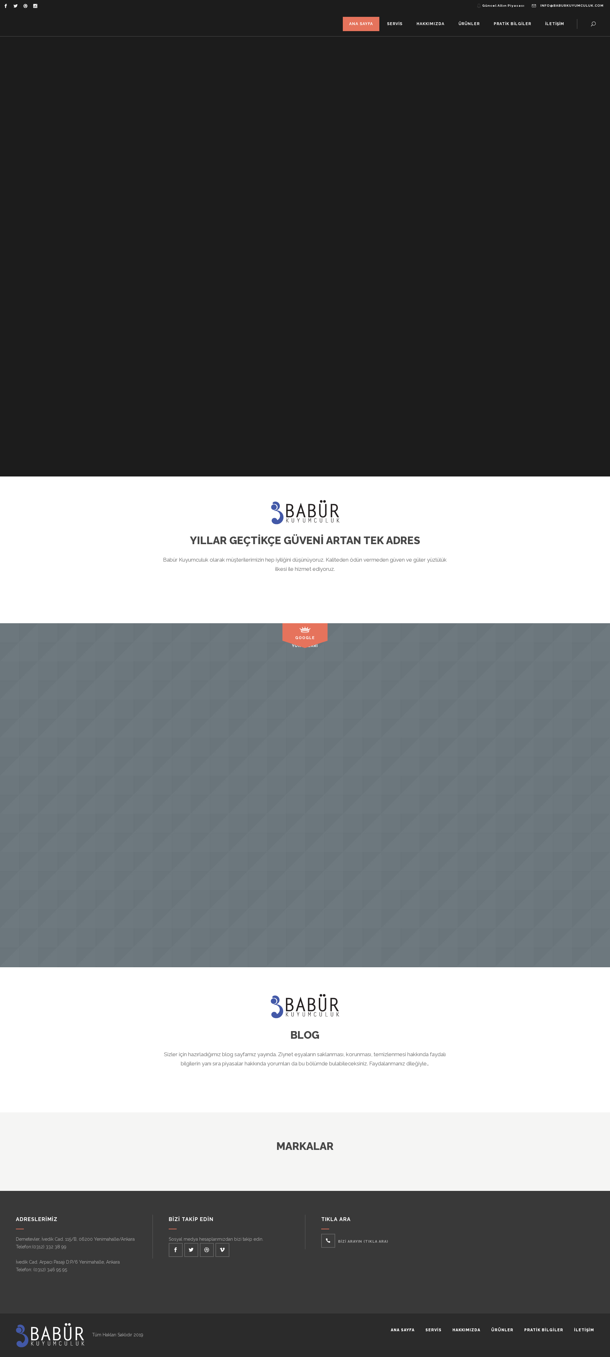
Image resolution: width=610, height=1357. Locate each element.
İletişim (584, 1330)
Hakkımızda (466, 1330)
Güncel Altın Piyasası (503, 5)
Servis (433, 1330)
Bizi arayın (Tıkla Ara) (363, 1241)
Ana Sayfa (403, 1330)
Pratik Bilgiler (543, 1330)
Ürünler (502, 1330)
